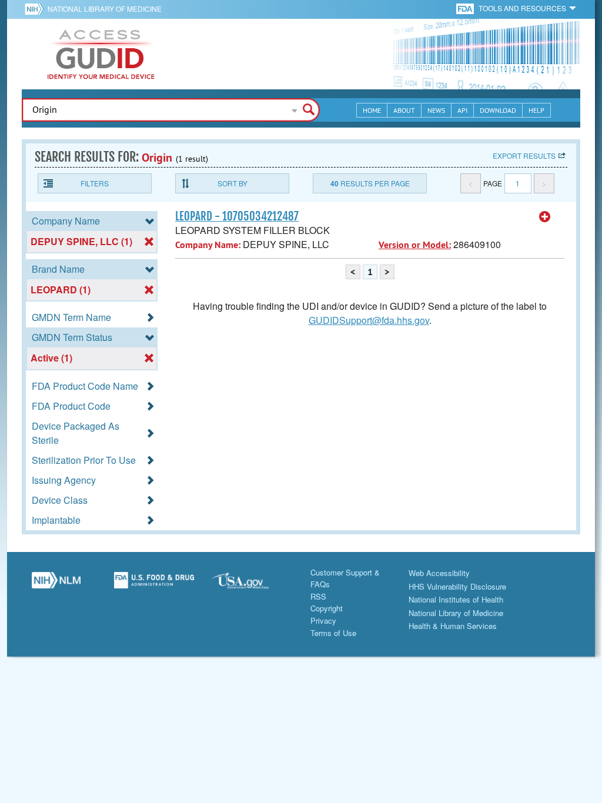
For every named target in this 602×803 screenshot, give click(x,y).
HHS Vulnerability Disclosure (457, 586)
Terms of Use (333, 632)
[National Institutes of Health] (36, 9)
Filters (95, 183)
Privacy (323, 620)
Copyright (326, 608)
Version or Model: (415, 245)
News (436, 110)
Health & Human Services (453, 625)
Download (498, 110)
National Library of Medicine (105, 9)
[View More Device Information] (545, 217)
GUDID (101, 54)
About (404, 110)
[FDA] (466, 8)
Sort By (233, 183)
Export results (524, 155)
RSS (318, 596)
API (462, 110)
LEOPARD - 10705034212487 (237, 216)
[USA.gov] (252, 585)
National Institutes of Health (456, 599)
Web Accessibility (439, 572)
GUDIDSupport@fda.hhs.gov (369, 320)
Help (536, 110)
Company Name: (207, 245)
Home (372, 110)
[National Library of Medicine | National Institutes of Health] (56, 585)
